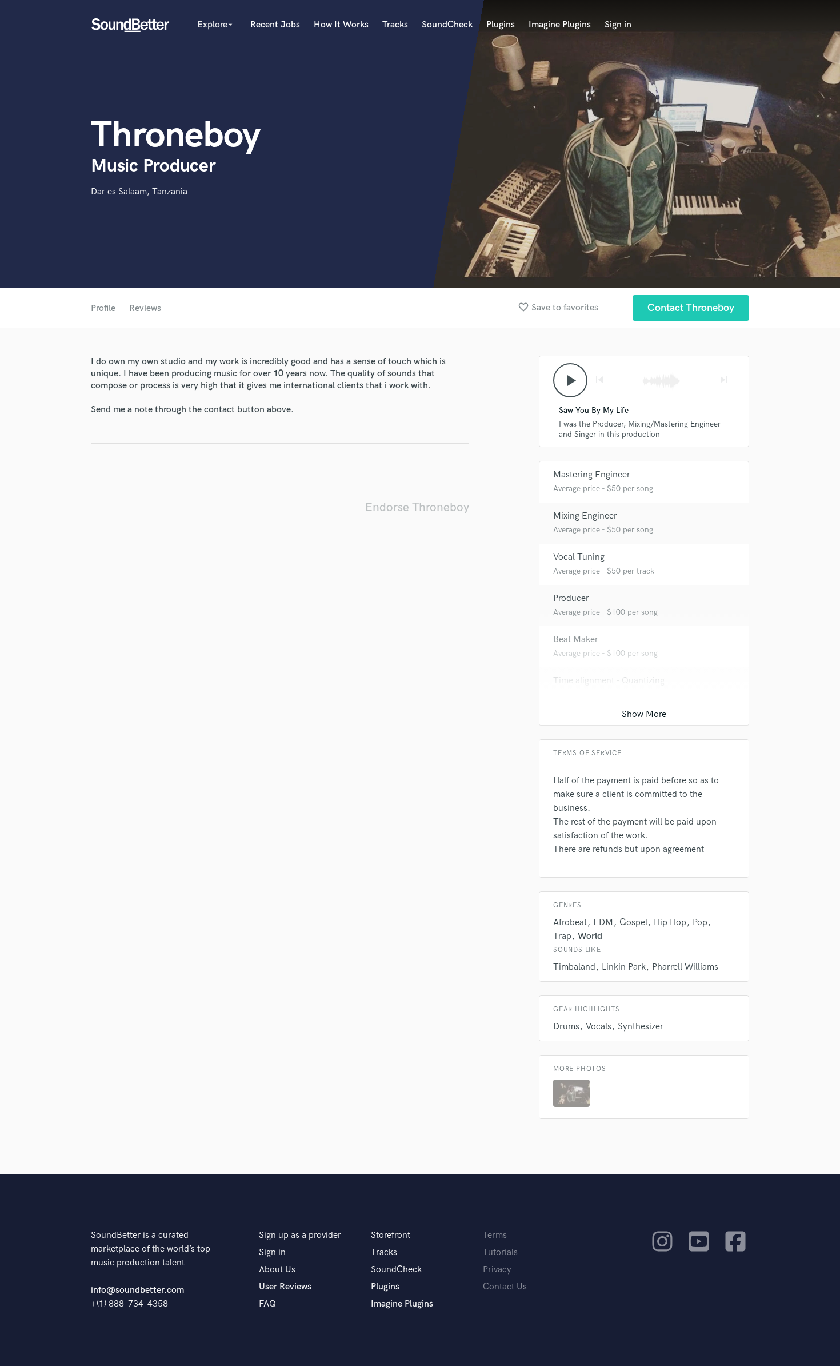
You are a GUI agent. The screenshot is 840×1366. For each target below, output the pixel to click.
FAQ (267, 1304)
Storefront (390, 1235)
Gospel (633, 922)
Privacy (497, 1269)
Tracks (395, 24)
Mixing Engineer (585, 516)
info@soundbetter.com (137, 1290)
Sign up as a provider (300, 1235)
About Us (277, 1269)
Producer (571, 598)
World (590, 936)
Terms (495, 1235)
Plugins (500, 24)
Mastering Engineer (591, 474)
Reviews (145, 308)
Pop (700, 922)
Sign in (618, 24)
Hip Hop (670, 922)
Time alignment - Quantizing (609, 680)
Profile (103, 308)
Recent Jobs (275, 24)
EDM (603, 922)
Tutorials (500, 1252)
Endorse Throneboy (417, 507)
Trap (562, 936)
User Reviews (285, 1286)
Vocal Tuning (579, 557)
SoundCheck (447, 24)
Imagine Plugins (560, 24)
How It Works (341, 24)
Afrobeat (570, 922)
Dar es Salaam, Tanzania (139, 191)
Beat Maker (575, 639)
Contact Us (505, 1286)
